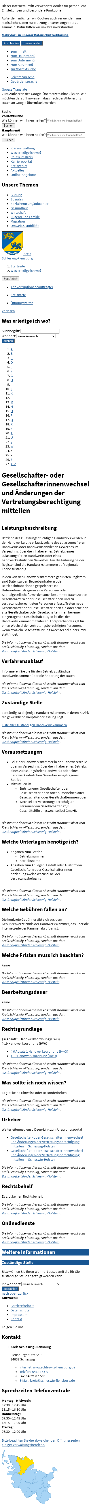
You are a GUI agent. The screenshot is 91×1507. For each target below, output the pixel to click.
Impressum (19, 1314)
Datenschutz (20, 1310)
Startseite (18, 266)
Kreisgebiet (19, 166)
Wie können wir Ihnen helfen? (24, 120)
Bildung (16, 194)
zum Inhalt (18, 51)
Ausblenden (11, 43)
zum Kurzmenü (22, 64)
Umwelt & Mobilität (25, 225)
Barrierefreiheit (22, 1305)
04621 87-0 (33, 1371)
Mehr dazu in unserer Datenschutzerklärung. (35, 35)
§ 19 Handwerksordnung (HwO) (34, 1056)
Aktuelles (17, 170)
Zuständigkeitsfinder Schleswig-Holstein (30, 651)
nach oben (9, 1293)
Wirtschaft (18, 212)
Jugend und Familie (25, 217)
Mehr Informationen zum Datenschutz (30, 107)
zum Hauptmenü (23, 55)
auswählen (10, 1288)
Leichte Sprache (22, 77)
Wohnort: (9, 336)
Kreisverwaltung (23, 148)
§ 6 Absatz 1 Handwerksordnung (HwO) (39, 1051)
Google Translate (14, 89)
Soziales (17, 199)
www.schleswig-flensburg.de (47, 1367)
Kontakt (16, 1319)
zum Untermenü (23, 60)
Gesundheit (19, 208)
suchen (8, 341)
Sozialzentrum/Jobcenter (30, 203)
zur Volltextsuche (23, 69)
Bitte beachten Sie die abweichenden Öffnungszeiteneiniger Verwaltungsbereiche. (41, 1442)
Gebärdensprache (24, 81)
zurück (23, 1293)
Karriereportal (21, 161)
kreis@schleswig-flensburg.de (47, 1380)
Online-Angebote (23, 174)
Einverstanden (32, 43)
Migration (18, 221)
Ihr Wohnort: (11, 1284)
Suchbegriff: (11, 331)
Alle (13, 464)
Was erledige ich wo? (26, 152)
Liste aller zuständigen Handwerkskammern (34, 725)
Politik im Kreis (22, 157)
